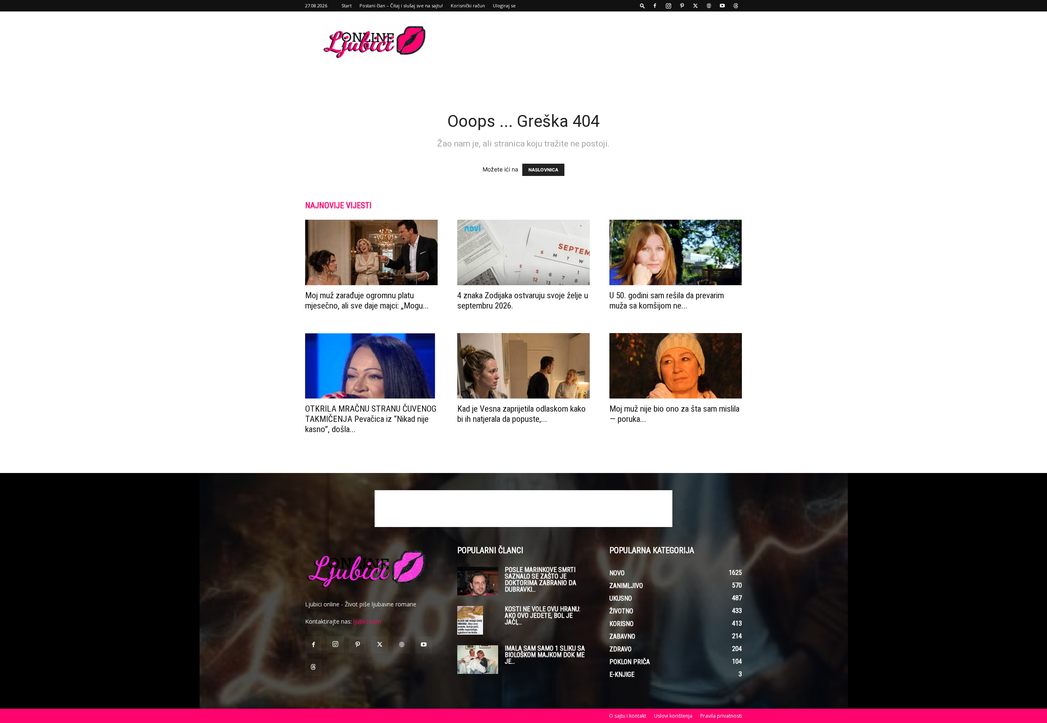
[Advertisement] (593, 41)
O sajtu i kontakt (627, 715)
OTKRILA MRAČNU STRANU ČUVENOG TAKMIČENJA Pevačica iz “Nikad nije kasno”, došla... (370, 419)
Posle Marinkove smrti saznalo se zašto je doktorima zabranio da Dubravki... (540, 579)
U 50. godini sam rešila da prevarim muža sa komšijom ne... (666, 301)
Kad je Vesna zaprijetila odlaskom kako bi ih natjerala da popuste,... (521, 414)
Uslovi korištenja (673, 715)
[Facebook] (655, 5)
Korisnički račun (468, 5)
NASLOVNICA (543, 170)
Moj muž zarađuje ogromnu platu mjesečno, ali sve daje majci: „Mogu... (367, 301)
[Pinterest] (682, 5)
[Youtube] (722, 5)
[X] (695, 5)
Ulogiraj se (504, 5)
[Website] (709, 5)
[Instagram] (668, 5)
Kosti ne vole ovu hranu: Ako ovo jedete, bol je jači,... (542, 615)
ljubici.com (367, 621)
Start (347, 5)
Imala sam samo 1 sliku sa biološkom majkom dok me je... (545, 654)
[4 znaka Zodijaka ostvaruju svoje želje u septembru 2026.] (523, 252)
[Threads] (736, 5)
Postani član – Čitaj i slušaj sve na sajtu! (401, 5)
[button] (642, 5)
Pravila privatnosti (721, 715)
